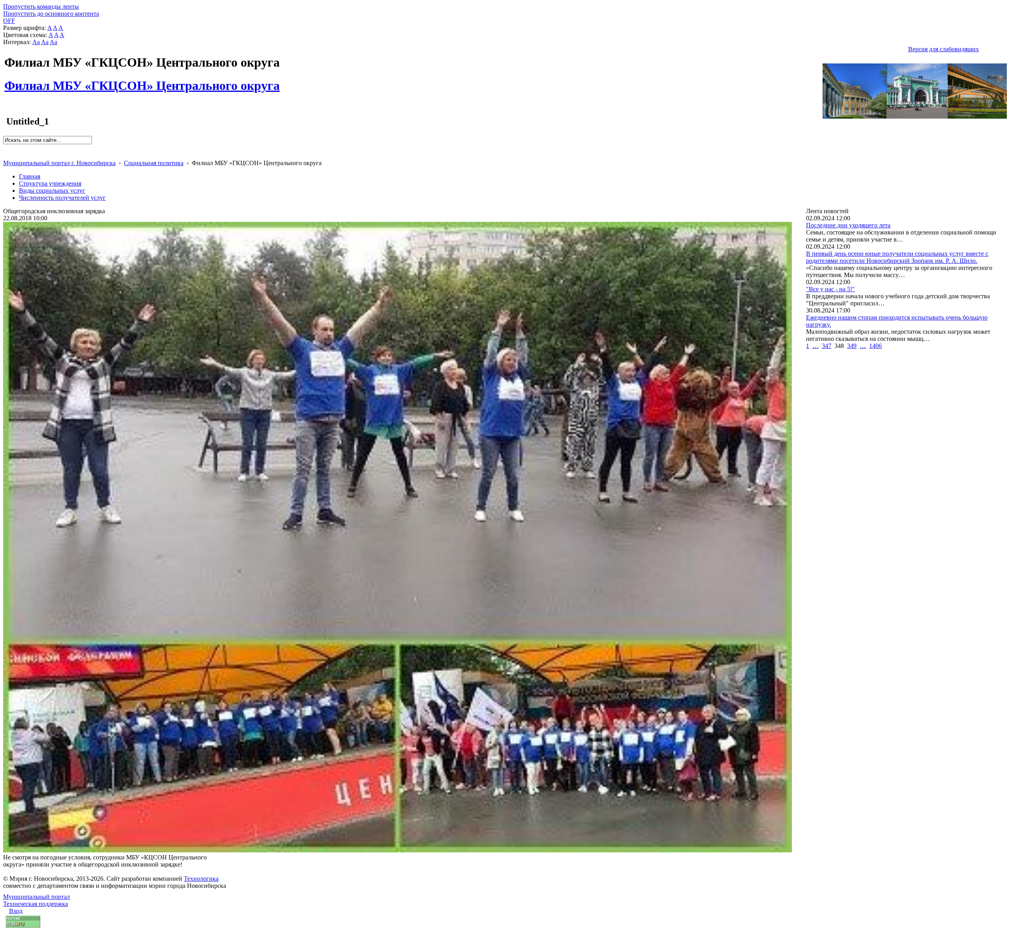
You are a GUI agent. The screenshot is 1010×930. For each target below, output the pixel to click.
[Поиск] (5, 147)
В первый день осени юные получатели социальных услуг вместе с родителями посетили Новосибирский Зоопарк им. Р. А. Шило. (897, 257)
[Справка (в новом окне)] (6, 154)
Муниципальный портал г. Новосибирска (59, 163)
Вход (15, 911)
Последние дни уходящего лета (848, 225)
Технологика (201, 878)
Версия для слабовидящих (943, 49)
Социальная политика (153, 163)
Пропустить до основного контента (51, 13)
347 (826, 345)
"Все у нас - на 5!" (830, 289)
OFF (9, 20)
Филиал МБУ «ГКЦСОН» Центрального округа (142, 81)
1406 (875, 345)
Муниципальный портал (36, 896)
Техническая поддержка (35, 903)
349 (852, 345)
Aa (36, 42)
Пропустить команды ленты (41, 6)
